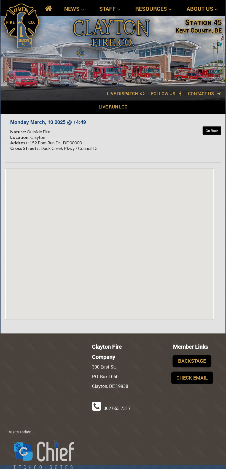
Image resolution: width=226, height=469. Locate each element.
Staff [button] (107, 8)
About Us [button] (200, 8)
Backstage (192, 360)
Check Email (192, 377)
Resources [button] (151, 8)
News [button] (72, 8)
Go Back (212, 130)
